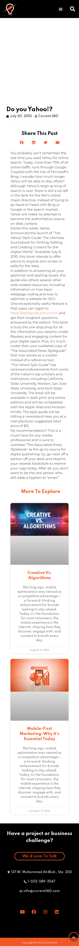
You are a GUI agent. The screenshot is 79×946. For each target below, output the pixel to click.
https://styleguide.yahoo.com (34, 313)
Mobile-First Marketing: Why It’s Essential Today (39, 734)
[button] (21, 143)
